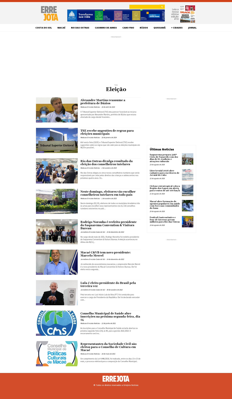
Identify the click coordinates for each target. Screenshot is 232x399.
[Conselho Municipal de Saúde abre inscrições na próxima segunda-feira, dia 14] (57, 323)
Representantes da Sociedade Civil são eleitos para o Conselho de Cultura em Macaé (108, 347)
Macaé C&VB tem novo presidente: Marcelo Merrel (105, 254)
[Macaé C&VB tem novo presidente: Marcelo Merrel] (57, 262)
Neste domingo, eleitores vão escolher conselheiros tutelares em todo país (108, 193)
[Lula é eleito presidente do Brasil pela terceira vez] (57, 292)
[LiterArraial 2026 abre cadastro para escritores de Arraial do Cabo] (187, 175)
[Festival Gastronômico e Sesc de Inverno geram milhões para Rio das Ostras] (187, 221)
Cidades (39, 182)
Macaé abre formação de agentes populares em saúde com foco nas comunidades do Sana (165, 205)
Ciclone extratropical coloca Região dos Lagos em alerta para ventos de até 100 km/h (165, 188)
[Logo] (116, 379)
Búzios (39, 121)
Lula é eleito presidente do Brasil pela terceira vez (108, 284)
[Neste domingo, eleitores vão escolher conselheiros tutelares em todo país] (57, 201)
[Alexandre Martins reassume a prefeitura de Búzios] (57, 109)
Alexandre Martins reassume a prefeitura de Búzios (102, 102)
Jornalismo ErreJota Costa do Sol (92, 232)
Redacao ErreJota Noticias (90, 107)
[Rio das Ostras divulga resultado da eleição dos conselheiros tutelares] (57, 170)
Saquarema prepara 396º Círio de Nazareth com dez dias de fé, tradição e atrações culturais (164, 158)
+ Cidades (40, 152)
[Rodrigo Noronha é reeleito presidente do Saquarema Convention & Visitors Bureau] (57, 231)
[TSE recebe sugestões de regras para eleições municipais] (57, 140)
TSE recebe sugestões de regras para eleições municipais (107, 132)
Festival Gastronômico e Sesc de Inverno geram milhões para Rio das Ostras (165, 219)
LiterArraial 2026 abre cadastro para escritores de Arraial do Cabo (164, 172)
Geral (39, 335)
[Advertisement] (116, 55)
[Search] (162, 7)
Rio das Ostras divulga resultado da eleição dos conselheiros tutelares (106, 163)
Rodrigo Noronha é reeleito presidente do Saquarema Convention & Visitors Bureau (108, 225)
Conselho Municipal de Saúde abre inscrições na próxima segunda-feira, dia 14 (110, 317)
